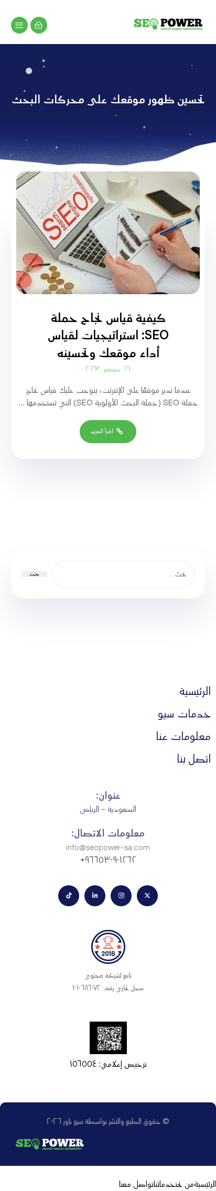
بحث (34, 574)
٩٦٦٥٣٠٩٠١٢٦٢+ (108, 860)
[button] (19, 25)
